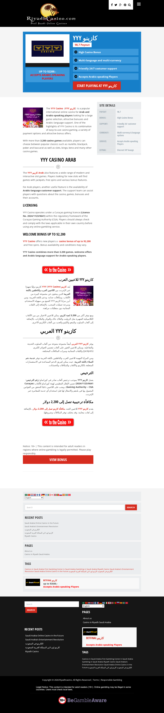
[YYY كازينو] (47, 48)
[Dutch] (32, 495)
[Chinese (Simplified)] (29, 495)
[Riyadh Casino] (51, 25)
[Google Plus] (120, 5)
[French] (40, 495)
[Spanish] (63, 495)
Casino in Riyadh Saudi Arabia (37, 554)
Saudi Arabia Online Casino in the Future (41, 523)
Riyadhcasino (65, 679)
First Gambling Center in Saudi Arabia (60, 569)
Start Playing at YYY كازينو (97, 85)
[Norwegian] (55, 495)
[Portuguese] (58, 495)
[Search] (129, 5)
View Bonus (58, 459)
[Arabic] (26, 495)
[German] (43, 495)
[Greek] (46, 495)
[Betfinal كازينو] (82, 583)
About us (28, 551)
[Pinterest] (125, 5)
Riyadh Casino (31, 536)
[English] (34, 495)
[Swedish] (66, 495)
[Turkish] (69, 495)
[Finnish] (37, 495)
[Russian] (60, 495)
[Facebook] (112, 5)
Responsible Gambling (111, 679)
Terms (96, 679)
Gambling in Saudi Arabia (86, 569)
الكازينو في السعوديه (32, 529)
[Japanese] (52, 495)
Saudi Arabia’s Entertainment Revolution (41, 526)
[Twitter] (116, 5)
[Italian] (49, 495)
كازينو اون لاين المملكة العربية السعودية (39, 533)
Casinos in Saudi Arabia (34, 569)
